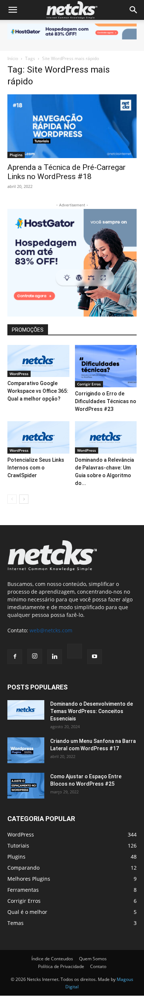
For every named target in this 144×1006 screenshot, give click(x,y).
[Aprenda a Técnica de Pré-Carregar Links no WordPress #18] (72, 126)
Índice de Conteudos (52, 959)
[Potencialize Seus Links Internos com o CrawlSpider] (38, 437)
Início (12, 58)
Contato (98, 966)
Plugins (16, 154)
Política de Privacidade (61, 966)
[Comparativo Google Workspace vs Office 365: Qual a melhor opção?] (38, 361)
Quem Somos (93, 959)
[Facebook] (14, 656)
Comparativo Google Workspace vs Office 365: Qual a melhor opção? (37, 391)
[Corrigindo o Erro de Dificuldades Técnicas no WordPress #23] (106, 366)
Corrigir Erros (89, 384)
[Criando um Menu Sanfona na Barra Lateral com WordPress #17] (25, 750)
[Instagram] (34, 656)
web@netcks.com (51, 630)
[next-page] (23, 499)
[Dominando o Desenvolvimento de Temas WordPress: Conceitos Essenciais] (25, 709)
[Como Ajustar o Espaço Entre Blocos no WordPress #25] (25, 786)
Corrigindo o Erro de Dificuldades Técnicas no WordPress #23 (105, 401)
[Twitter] (74, 652)
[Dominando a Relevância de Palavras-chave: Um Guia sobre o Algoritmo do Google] (106, 437)
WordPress (19, 373)
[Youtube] (94, 656)
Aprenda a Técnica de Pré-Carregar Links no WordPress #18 (66, 172)
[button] (12, 10)
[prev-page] (12, 499)
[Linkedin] (54, 656)
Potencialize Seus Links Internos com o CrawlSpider (35, 467)
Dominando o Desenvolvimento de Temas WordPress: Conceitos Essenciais (91, 711)
